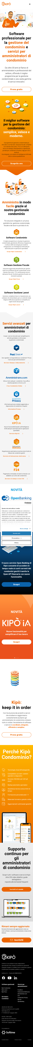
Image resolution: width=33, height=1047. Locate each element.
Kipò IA (19, 999)
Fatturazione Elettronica (24, 992)
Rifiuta (16, 542)
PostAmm (20, 990)
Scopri (16, 584)
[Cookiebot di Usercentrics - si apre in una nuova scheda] (24, 503)
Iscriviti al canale (16, 889)
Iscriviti (18, 939)
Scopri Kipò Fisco (14, 279)
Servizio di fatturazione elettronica (14, 456)
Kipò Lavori (4, 990)
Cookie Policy (5, 1039)
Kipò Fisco (4, 992)
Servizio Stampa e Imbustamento (14, 362)
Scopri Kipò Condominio (14, 251)
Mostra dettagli (24, 528)
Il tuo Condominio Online (14, 386)
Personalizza (15, 538)
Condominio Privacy (23, 997)
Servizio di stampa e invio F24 (14, 478)
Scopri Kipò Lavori (14, 305)
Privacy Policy (18, 1039)
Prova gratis (16, 89)
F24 (18, 995)
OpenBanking (21, 1001)
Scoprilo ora (16, 163)
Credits (29, 1039)
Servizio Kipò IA (14, 433)
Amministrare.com (22, 993)
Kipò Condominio (6, 988)
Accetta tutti (16, 533)
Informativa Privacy (14, 409)
